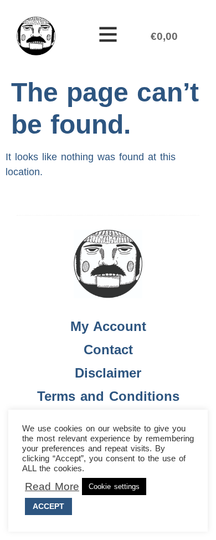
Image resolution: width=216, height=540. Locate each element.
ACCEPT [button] (48, 506)
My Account (108, 326)
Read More (52, 487)
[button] (108, 36)
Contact (108, 349)
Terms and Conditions (108, 396)
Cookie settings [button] (114, 486)
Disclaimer (108, 372)
